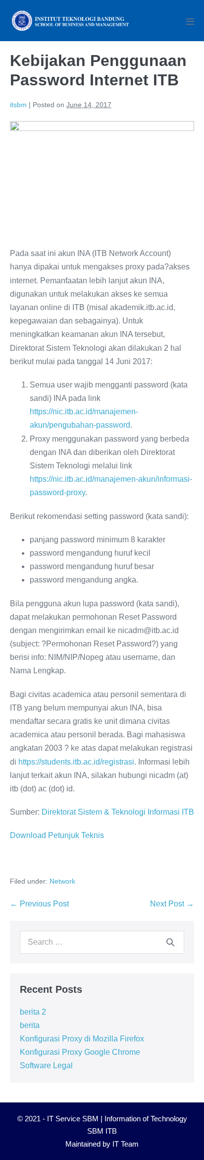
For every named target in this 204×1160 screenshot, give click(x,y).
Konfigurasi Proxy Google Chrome (80, 1052)
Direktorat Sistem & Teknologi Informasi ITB (118, 812)
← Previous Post (39, 904)
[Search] (170, 942)
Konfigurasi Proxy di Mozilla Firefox (82, 1038)
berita (30, 1025)
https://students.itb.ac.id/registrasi (76, 762)
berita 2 (33, 1012)
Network (62, 881)
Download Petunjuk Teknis (57, 835)
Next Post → (172, 904)
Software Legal (46, 1065)
